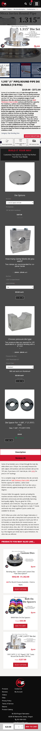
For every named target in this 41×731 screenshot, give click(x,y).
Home (4, 9)
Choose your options (32, 136)
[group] (20, 36)
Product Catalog (7, 709)
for (19, 272)
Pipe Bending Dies (31, 9)
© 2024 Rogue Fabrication (20, 713)
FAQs (3, 698)
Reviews (5, 692)
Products (10, 9)
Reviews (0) (20, 458)
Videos (4, 695)
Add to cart (31, 727)
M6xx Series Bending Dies (19, 9)
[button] (38, 70)
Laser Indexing (10, 283)
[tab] (20, 452)
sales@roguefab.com (21, 722)
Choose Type (10, 363)
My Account (18, 692)
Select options (20, 589)
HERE (33, 471)
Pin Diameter (10, 207)
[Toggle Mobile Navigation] (36, 4)
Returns (4, 706)
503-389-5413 (21, 719)
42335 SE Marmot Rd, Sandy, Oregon (20, 716)
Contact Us (18, 689)
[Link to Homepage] (20, 683)
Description (20, 452)
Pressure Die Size (11, 356)
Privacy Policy (6, 701)
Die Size (9, 199)
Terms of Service (7, 703)
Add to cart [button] (20, 626)
